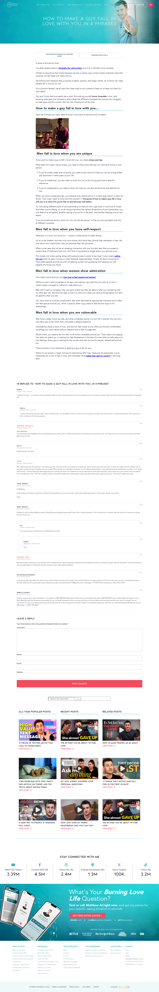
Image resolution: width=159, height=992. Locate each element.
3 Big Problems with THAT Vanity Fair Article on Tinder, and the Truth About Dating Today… (36, 784)
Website (20, 672)
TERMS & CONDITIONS (59, 987)
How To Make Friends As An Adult (120, 743)
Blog (106, 5)
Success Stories (93, 5)
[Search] (78, 698)
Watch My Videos (13, 869)
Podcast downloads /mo (92, 869)
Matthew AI (58, 5)
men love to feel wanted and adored (79, 277)
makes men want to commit (98, 356)
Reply (141, 389)
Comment (21, 628)
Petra (19, 461)
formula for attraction (70, 68)
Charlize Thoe (23, 557)
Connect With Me (39, 869)
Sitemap (96, 987)
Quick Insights (119, 869)
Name (19, 654)
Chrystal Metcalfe (25, 426)
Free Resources (74, 5)
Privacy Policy (74, 987)
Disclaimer (86, 987)
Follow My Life (66, 869)
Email (19, 663)
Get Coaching (43, 5)
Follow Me (146, 869)
